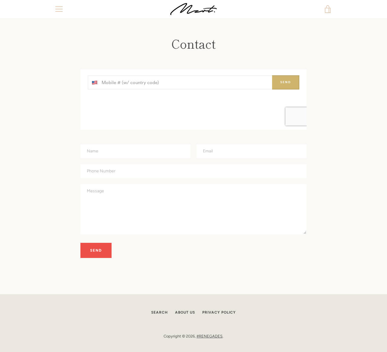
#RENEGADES (210, 336)
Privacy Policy (219, 312)
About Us (185, 312)
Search (159, 312)
